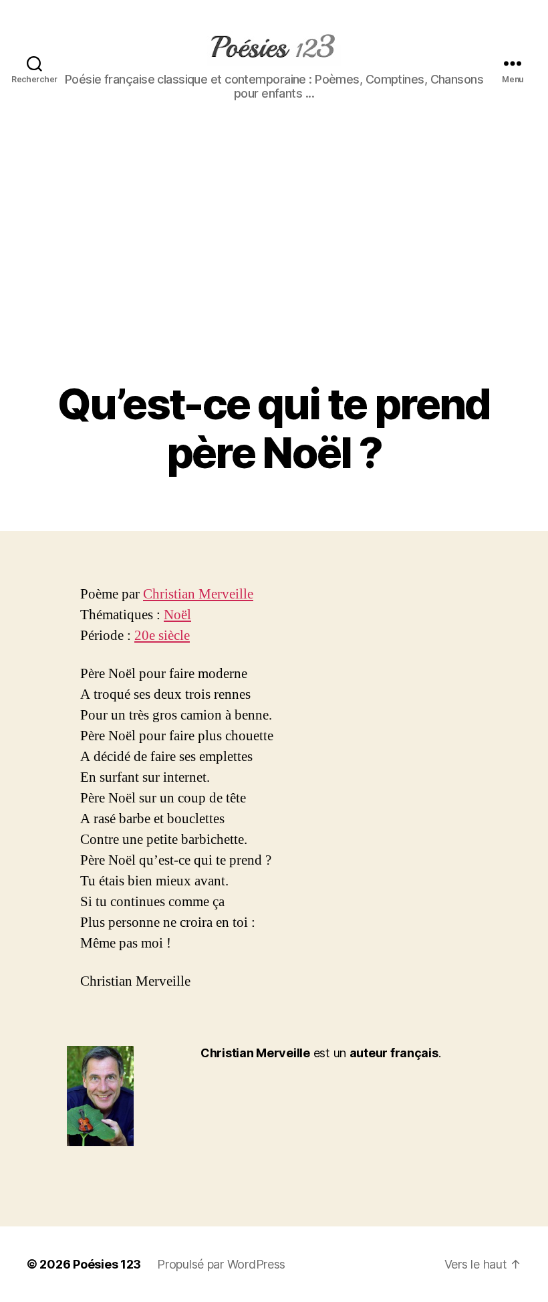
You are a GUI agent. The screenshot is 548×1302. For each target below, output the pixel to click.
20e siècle (162, 636)
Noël (177, 615)
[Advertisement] (274, 279)
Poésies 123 (107, 1264)
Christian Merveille (198, 594)
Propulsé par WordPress (221, 1264)
